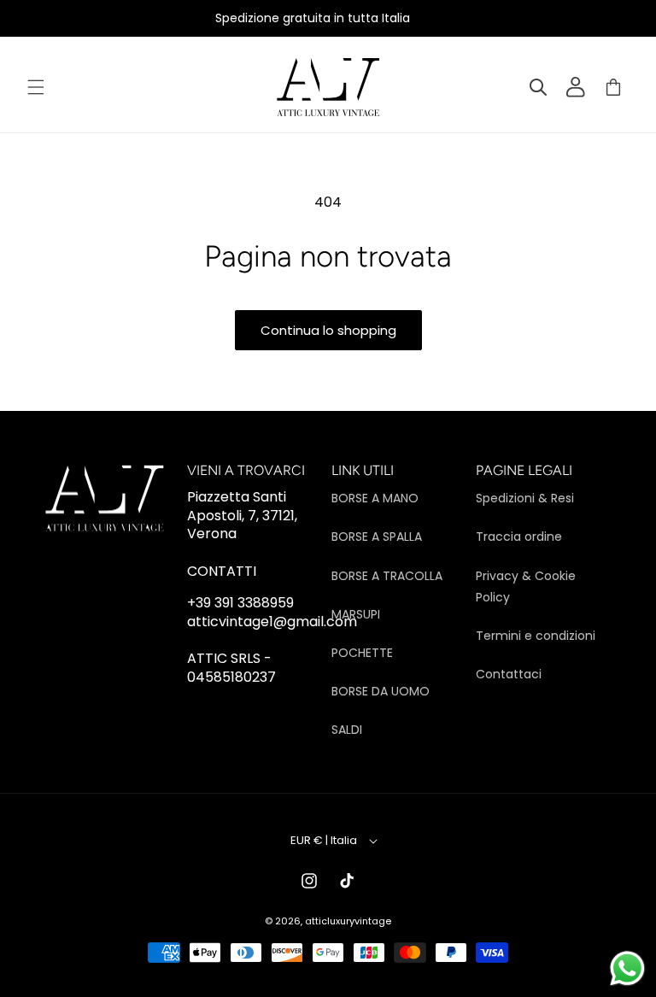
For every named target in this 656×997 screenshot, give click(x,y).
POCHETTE (362, 652)
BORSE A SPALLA (376, 536)
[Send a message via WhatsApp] (627, 968)
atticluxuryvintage (348, 921)
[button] (36, 87)
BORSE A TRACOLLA (386, 575)
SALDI (346, 729)
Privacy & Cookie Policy (526, 586)
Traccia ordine (519, 536)
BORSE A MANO (375, 498)
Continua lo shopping (328, 330)
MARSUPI (355, 614)
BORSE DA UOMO (380, 691)
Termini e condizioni (535, 635)
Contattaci (509, 674)
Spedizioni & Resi (525, 498)
